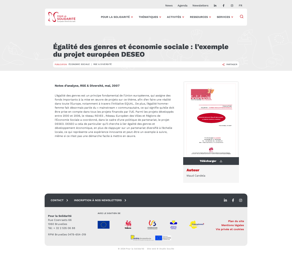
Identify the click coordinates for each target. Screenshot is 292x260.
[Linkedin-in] (225, 200)
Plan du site (236, 221)
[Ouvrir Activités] (183, 17)
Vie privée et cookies (230, 229)
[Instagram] (240, 200)
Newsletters (200, 5)
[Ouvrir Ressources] (210, 17)
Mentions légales (232, 225)
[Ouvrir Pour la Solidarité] (132, 17)
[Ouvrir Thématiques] (160, 17)
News (169, 5)
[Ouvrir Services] (232, 17)
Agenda (182, 5)
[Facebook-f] (233, 200)
